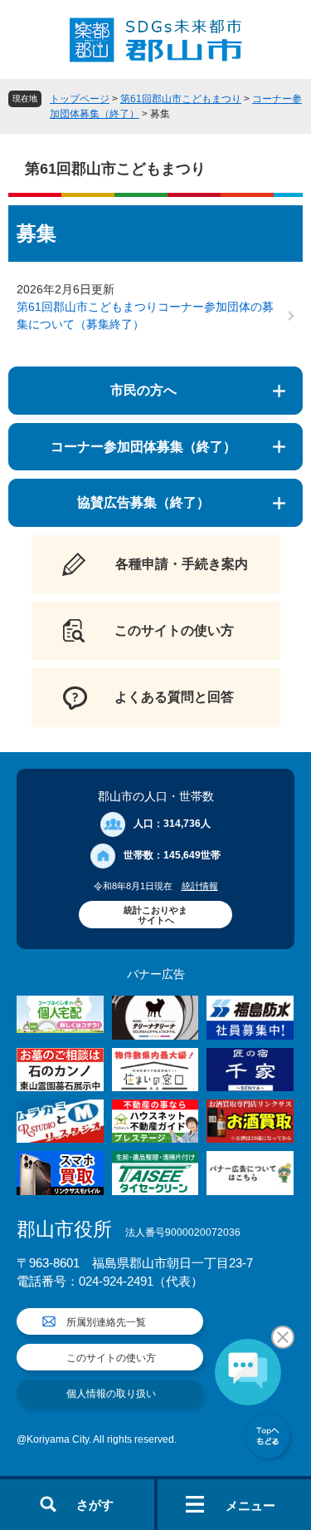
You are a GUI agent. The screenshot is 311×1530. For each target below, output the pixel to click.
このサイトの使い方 (111, 1358)
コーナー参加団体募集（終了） (143, 447)
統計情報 (200, 886)
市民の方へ (143, 390)
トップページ (79, 99)
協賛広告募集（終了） (143, 502)
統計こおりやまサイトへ (155, 915)
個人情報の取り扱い (111, 1394)
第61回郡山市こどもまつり (180, 99)
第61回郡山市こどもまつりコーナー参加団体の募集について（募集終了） (145, 315)
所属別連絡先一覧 (106, 1322)
